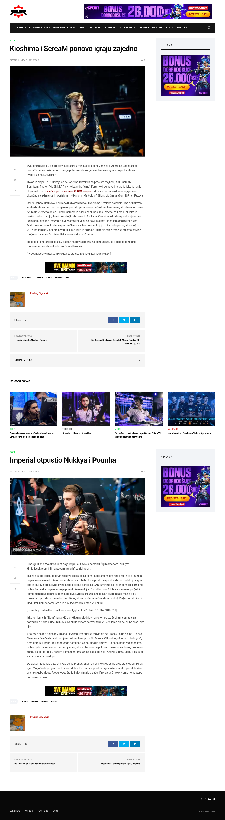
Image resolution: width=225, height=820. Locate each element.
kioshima (26, 278)
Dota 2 (82, 27)
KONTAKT (182, 27)
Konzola (29, 811)
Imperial (35, 701)
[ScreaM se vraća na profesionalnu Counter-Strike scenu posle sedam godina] (33, 409)
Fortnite (110, 27)
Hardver (157, 27)
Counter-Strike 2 (39, 27)
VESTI (12, 40)
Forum (169, 27)
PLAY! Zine (43, 811)
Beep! (55, 811)
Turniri (18, 27)
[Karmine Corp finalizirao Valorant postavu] (191, 409)
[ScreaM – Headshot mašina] (86, 409)
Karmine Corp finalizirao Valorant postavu (189, 433)
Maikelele (38, 278)
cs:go (25, 701)
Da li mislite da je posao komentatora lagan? (35, 763)
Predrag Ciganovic (18, 60)
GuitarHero (15, 811)
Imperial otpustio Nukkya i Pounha (30, 340)
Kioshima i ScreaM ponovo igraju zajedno (120, 763)
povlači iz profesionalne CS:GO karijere (68, 191)
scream (59, 278)
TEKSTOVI (143, 27)
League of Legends (64, 27)
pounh (54, 701)
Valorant (95, 27)
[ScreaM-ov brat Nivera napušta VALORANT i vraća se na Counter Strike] (139, 409)
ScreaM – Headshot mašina (76, 433)
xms (67, 278)
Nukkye (49, 278)
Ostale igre (125, 27)
